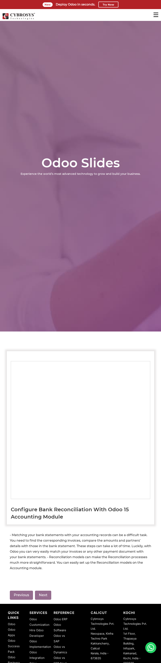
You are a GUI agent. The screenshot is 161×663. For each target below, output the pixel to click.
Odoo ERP (61, 619)
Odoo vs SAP (59, 638)
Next (43, 595)
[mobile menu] (156, 15)
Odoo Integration (37, 655)
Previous (21, 595)
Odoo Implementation (40, 644)
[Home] (18, 19)
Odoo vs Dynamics (60, 649)
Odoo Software (60, 627)
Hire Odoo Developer (36, 633)
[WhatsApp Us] (151, 648)
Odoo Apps (11, 632)
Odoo (11, 624)
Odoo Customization (39, 622)
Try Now (108, 4)
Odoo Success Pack (14, 646)
